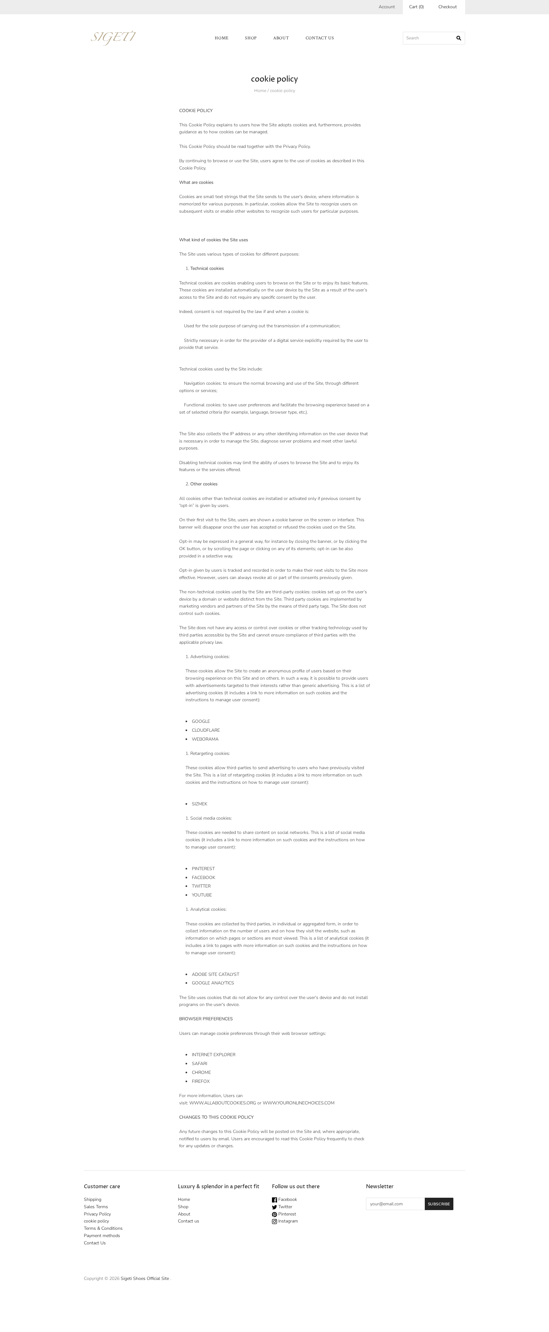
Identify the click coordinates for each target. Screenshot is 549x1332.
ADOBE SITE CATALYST (215, 974)
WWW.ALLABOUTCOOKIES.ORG (222, 1103)
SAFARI (199, 1064)
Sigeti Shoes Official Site (145, 1278)
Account (387, 7)
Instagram (287, 1221)
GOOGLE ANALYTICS (213, 983)
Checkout (447, 7)
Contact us (320, 38)
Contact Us (95, 1243)
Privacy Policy (97, 1214)
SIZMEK (199, 804)
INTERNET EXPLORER (213, 1055)
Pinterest (286, 1214)
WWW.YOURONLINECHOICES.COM (299, 1103)
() (416, 7)
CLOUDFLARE (206, 730)
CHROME (201, 1072)
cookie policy (96, 1221)
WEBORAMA (205, 739)
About (281, 38)
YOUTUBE (202, 895)
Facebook (287, 1199)
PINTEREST (203, 869)
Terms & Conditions (103, 1228)
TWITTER (201, 886)
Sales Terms (96, 1207)
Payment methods (102, 1236)
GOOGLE (201, 721)
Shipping (92, 1199)
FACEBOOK (203, 878)
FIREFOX (201, 1081)
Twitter (284, 1207)
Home (221, 38)
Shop (251, 38)
